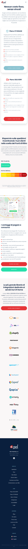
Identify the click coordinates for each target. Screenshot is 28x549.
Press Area (14, 519)
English (15, 539)
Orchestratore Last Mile (14, 483)
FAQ (14, 525)
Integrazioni (14, 499)
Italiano (15, 536)
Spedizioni (14, 469)
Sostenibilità (14, 502)
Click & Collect (14, 477)
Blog (14, 514)
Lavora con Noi (14, 522)
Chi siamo (14, 516)
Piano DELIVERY (14, 491)
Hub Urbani (14, 474)
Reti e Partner (14, 497)
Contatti (14, 527)
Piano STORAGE (14, 494)
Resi (14, 472)
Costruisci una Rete (14, 480)
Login (14, 505)
